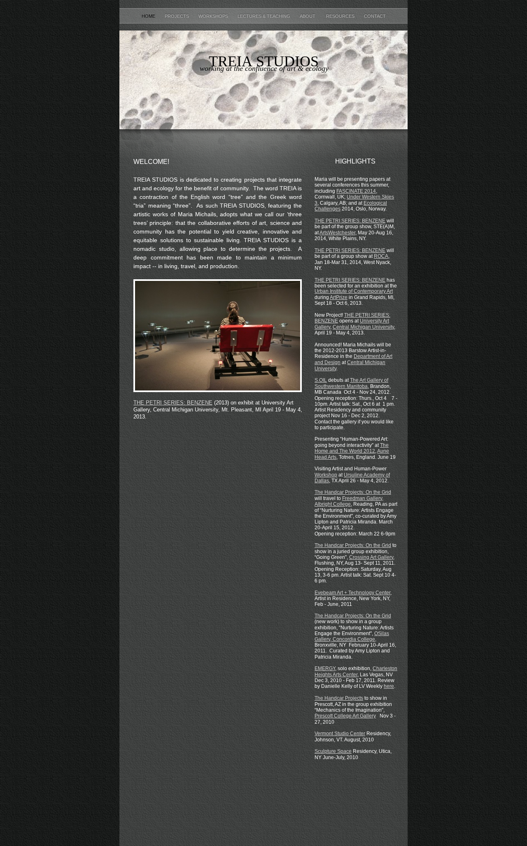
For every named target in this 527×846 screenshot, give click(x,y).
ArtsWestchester (337, 233)
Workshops (213, 16)
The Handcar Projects (339, 698)
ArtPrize (338, 297)
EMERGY (325, 668)
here (389, 686)
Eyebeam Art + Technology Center (352, 593)
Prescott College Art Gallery (345, 716)
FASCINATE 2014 (356, 191)
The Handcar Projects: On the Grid (353, 492)
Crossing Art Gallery (371, 557)
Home (149, 16)
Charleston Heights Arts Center (356, 672)
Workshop (326, 475)
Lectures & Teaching (264, 16)
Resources (341, 16)
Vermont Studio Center (340, 733)
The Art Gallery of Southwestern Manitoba (351, 383)
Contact (375, 16)
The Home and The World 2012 (352, 448)
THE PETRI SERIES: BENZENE (350, 221)
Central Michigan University (363, 327)
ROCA (381, 256)
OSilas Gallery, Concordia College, (352, 636)
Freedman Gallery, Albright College (349, 501)
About (309, 16)
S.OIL (321, 380)
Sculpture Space (333, 751)
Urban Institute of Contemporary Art (354, 291)
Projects (177, 16)
